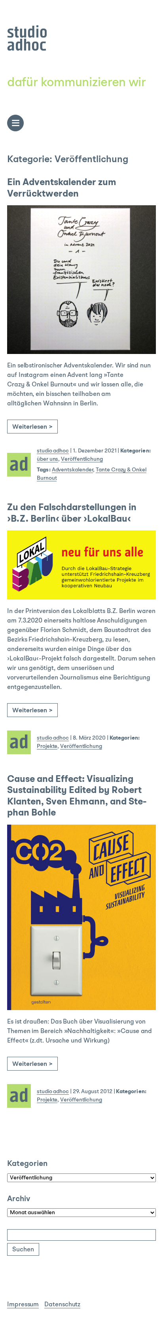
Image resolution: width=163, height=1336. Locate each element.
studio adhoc (53, 451)
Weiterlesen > (32, 427)
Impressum (23, 1305)
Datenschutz (62, 1305)
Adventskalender (72, 470)
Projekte (47, 746)
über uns (47, 459)
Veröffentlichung (82, 459)
